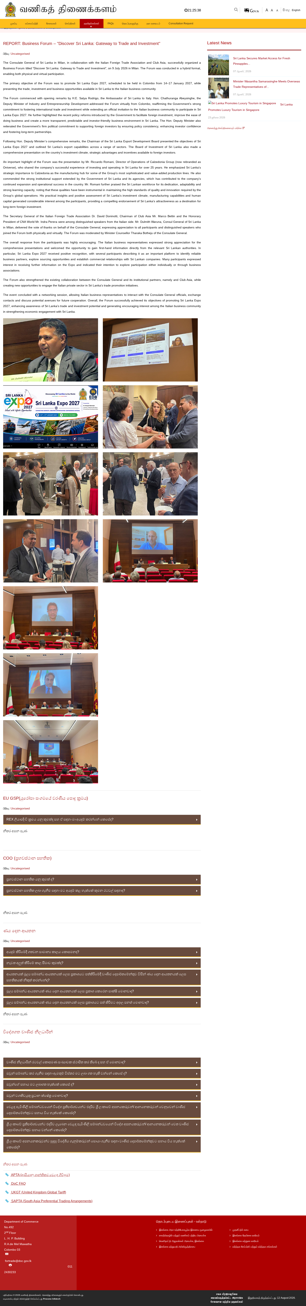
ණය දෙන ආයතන (19, 930)
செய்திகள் (70, 23)
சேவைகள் (51, 23)
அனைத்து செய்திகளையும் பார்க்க (224, 128)
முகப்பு (13, 23)
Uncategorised (20, 53)
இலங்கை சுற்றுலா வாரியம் (246, 1241)
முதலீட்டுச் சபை (241, 1229)
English (296, 10)
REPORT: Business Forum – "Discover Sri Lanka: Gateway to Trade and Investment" (81, 43)
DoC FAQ (18, 1183)
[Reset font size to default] (272, 9)
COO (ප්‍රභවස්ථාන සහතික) (27, 858)
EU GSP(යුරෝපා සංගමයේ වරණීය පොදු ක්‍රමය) (45, 798)
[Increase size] (266, 9)
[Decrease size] (277, 9)
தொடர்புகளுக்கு (130, 23)
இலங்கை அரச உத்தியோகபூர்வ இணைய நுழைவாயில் (186, 1229)
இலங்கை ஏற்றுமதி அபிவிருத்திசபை (177, 1246)
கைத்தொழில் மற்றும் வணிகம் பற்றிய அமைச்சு (182, 1235)
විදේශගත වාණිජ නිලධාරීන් (28, 1032)
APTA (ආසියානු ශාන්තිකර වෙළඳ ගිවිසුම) (40, 1175)
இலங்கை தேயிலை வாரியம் (246, 1235)
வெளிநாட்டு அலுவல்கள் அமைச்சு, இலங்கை (181, 1241)
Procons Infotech (51, 1299)
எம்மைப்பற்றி (31, 23)
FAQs (111, 23)
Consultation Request (181, 23)
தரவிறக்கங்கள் (91, 23)
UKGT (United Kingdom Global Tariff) (38, 1192)
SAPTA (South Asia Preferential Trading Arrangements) (51, 1201)
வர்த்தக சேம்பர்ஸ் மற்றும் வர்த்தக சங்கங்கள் (255, 1246)
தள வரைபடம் (153, 23)
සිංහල (287, 10)
